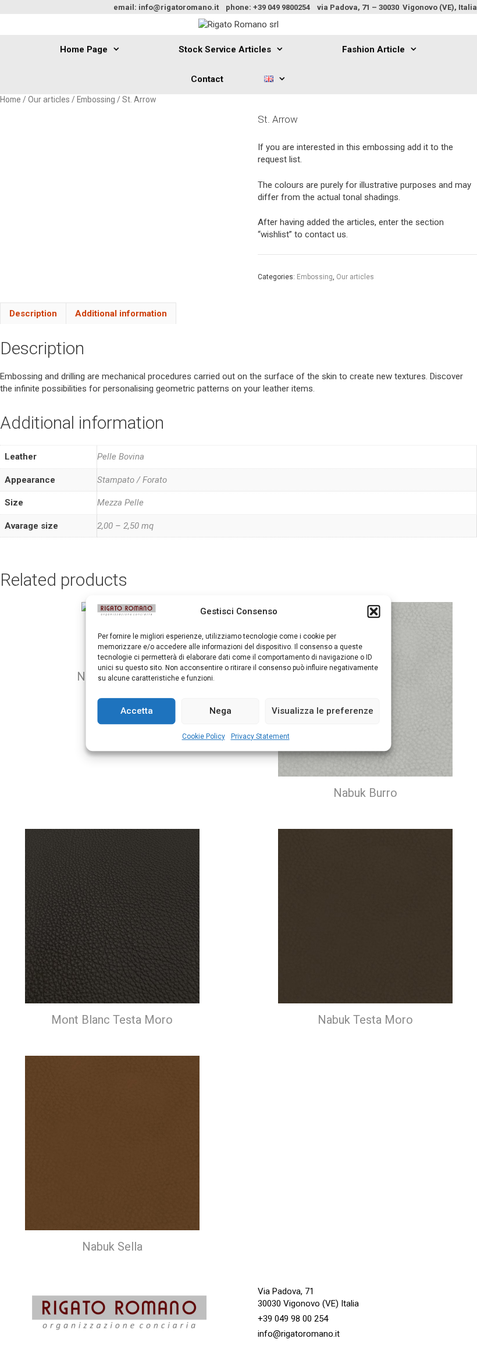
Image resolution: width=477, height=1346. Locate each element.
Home (10, 99)
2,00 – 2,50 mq (125, 526)
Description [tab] (33, 313)
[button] (374, 612)
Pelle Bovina (120, 456)
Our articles (49, 99)
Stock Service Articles (225, 49)
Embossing (96, 99)
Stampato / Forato (132, 480)
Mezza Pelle (120, 502)
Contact (207, 79)
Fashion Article (373, 49)
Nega (220, 711)
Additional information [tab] (121, 313)
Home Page (84, 49)
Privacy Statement (260, 736)
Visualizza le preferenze (322, 711)
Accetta (136, 711)
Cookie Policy (203, 736)
